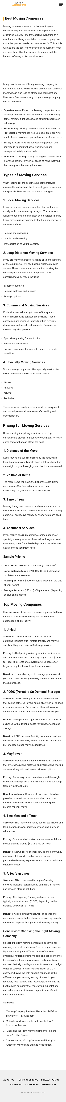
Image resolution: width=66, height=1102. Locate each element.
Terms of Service (27, 1080)
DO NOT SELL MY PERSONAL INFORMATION (33, 1084)
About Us (8, 1080)
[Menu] (61, 4)
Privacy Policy (50, 1080)
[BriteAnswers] (19, 4)
